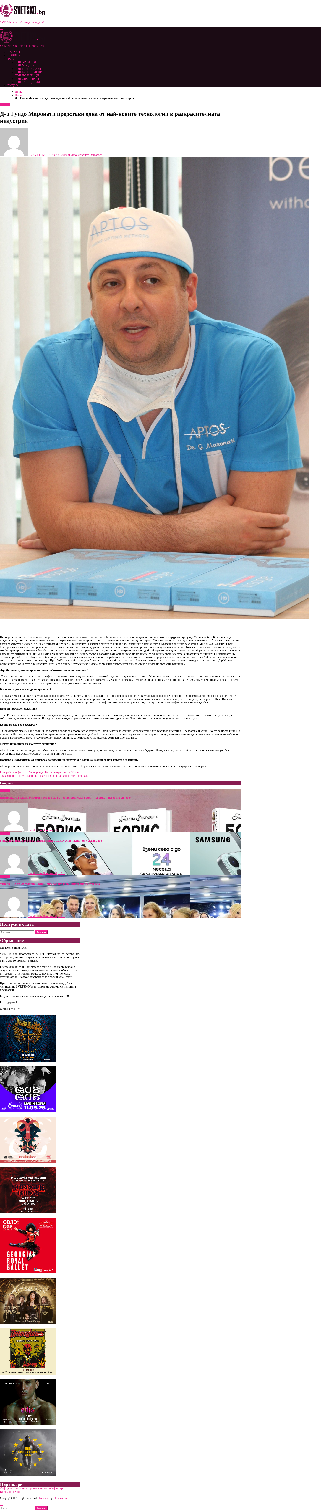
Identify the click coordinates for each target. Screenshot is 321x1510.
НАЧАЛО (13, 52)
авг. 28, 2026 (57, 830)
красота (97, 154)
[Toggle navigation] (1, 29)
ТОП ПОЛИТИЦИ (27, 75)
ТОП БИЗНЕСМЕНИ (28, 72)
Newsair (44, 1498)
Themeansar (60, 1498)
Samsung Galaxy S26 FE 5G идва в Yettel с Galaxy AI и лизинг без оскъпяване (51, 840)
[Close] (1, 1505)
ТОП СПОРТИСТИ (27, 78)
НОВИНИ (14, 55)
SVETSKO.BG (42, 154)
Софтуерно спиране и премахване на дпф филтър (31, 1488)
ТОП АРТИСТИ (25, 62)
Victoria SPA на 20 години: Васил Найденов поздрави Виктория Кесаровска (50, 883)
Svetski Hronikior (38, 830)
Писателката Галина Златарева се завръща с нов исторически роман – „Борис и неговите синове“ (65, 797)
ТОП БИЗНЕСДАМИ (28, 68)
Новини (5, 104)
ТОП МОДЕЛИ (25, 65)
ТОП (10, 58)
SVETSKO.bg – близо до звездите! (22, 22)
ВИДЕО (12, 85)
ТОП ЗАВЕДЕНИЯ (27, 82)
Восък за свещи (10, 1491)
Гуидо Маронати (79, 154)
